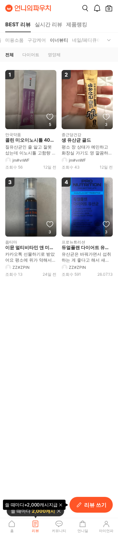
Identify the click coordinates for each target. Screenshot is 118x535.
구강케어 (37, 40)
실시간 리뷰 (48, 24)
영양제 (54, 54)
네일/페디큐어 (86, 40)
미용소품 (14, 40)
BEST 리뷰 (18, 24)
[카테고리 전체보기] (109, 40)
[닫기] (59, 511)
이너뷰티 (59, 40)
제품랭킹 (76, 24)
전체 (9, 54)
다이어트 (30, 54)
